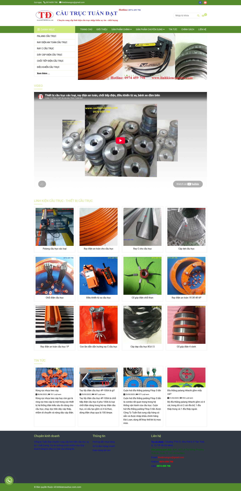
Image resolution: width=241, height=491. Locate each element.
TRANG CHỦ (86, 29)
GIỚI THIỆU (101, 29)
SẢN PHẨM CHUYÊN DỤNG (149, 29)
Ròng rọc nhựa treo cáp (47, 390)
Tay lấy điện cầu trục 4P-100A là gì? (97, 390)
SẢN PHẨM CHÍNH (120, 29)
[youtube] (206, 2)
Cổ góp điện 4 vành (186, 346)
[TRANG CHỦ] (90, 16)
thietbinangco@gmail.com (73, 2)
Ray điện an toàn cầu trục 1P (54, 346)
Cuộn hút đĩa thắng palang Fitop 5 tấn (142, 390)
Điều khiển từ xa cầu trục (98, 297)
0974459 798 (51, 2)
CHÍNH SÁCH (187, 29)
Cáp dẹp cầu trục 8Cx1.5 (143, 346)
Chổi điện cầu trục (55, 297)
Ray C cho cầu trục (142, 248)
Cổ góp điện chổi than (142, 297)
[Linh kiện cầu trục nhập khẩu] (55, 227)
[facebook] (201, 2)
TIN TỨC (173, 29)
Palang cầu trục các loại (55, 248)
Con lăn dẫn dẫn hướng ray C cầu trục (98, 346)
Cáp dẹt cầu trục (186, 248)
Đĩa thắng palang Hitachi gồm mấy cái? (184, 392)
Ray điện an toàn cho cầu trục (98, 248)
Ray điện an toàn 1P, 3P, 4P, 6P (186, 297)
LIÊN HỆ (202, 29)
